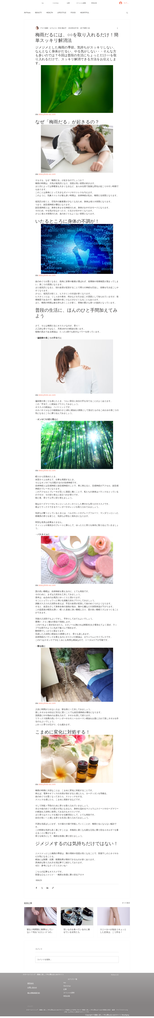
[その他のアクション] (117, 28)
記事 (65, 989)
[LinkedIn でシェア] (47, 888)
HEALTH (49, 13)
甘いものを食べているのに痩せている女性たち (76, 930)
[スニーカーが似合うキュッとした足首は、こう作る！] (113, 916)
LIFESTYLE (61, 13)
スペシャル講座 (69, 993)
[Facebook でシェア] (36, 888)
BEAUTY (38, 13)
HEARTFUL (84, 13)
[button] (127, 13)
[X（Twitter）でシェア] (42, 888)
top (64, 982)
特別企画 (66, 996)
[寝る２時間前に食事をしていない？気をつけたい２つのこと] (40, 916)
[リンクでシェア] (53, 888)
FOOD (73, 13)
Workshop (67, 986)
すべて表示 (126, 903)
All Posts (27, 13)
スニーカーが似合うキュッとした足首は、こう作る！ (113, 930)
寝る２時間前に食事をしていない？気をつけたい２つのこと (40, 931)
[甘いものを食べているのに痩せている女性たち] (77, 916)
